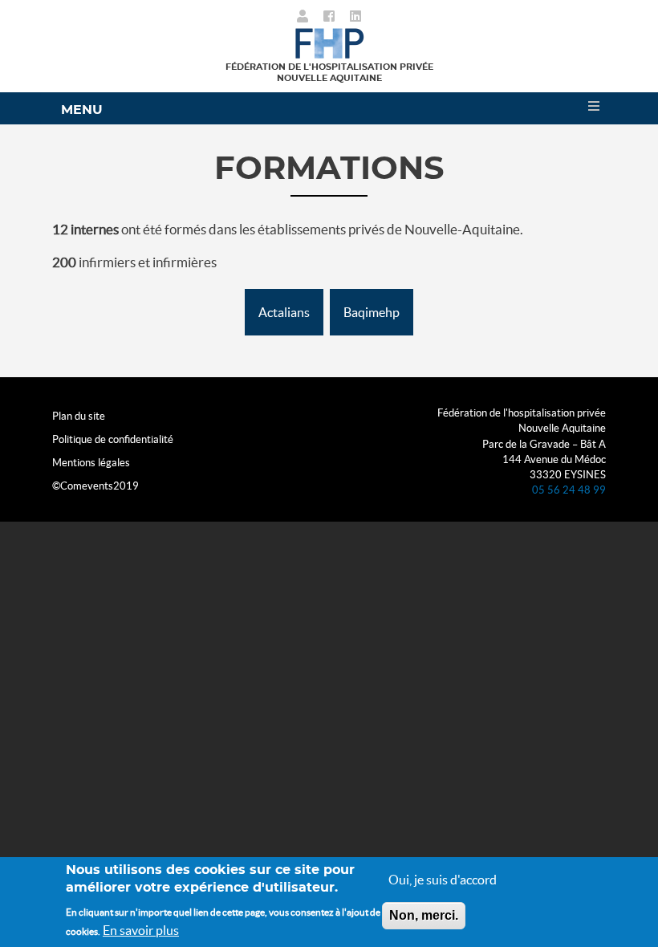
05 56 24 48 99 (569, 490)
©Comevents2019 (95, 486)
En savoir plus (141, 930)
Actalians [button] (284, 312)
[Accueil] (329, 42)
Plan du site (78, 416)
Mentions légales (91, 463)
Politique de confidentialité (112, 439)
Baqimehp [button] (371, 312)
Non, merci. (423, 915)
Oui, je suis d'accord (442, 879)
